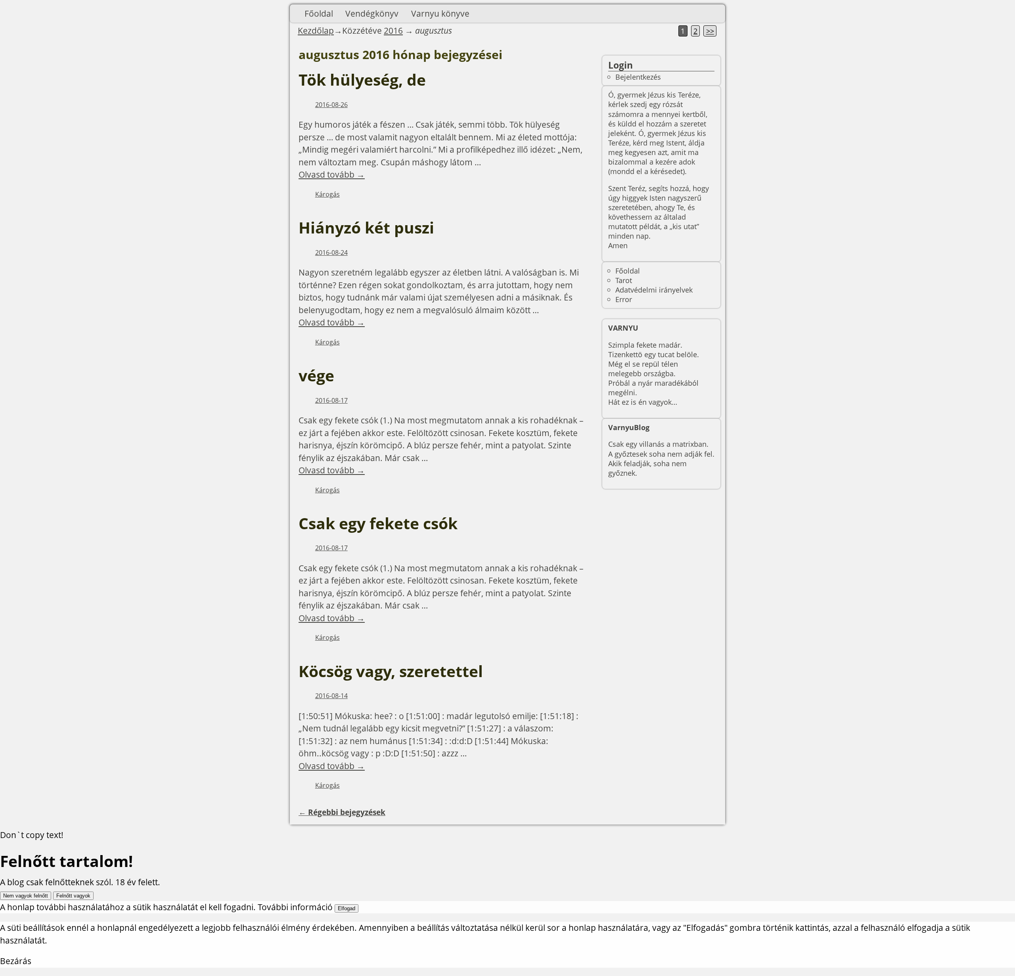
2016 (393, 30)
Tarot (623, 280)
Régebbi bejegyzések (342, 812)
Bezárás (15, 960)
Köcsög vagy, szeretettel (391, 671)
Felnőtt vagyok (73, 896)
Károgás (327, 194)
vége (316, 375)
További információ (295, 907)
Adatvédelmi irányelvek (654, 290)
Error (623, 299)
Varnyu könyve (440, 13)
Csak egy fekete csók (378, 523)
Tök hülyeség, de (362, 79)
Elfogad (346, 908)
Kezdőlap (316, 30)
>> (710, 31)
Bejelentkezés (638, 77)
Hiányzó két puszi (366, 227)
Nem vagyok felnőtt (25, 896)
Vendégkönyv (371, 13)
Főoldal (318, 13)
